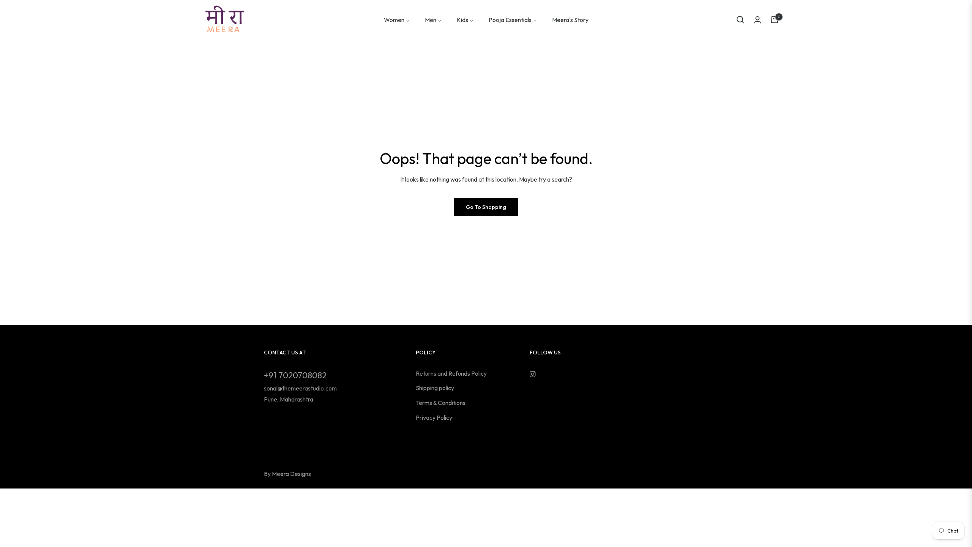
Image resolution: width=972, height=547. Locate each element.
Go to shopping (486, 207)
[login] (757, 20)
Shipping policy (435, 388)
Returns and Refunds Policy (451, 373)
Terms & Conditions (440, 402)
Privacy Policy (434, 417)
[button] (740, 19)
